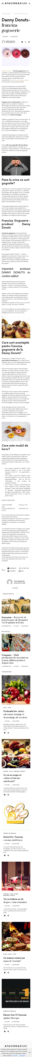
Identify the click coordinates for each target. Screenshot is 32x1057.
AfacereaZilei (16, 3)
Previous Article (8, 593)
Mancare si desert (19, 771)
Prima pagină (6, 14)
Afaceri (5, 771)
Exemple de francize (21, 14)
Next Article (6, 631)
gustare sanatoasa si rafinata (21, 80)
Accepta (22, 1055)
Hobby (16, 894)
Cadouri (6, 894)
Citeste (14, 1055)
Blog (5, 707)
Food (9, 707)
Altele (5, 954)
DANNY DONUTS (6, 71)
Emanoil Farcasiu (10, 41)
